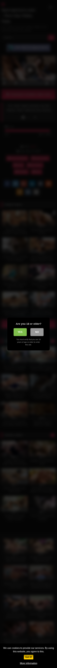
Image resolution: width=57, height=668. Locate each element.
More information (28, 663)
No (37, 332)
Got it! (28, 657)
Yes (20, 332)
